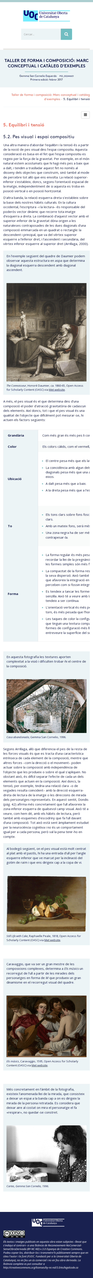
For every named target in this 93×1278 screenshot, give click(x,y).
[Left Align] (85, 115)
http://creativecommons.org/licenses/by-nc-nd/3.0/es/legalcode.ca (40, 1267)
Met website (57, 390)
